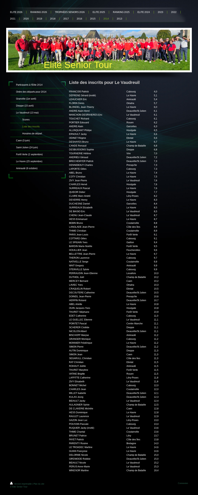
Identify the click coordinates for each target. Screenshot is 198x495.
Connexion (183, 483)
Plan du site (38, 484)
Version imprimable (23, 484)
